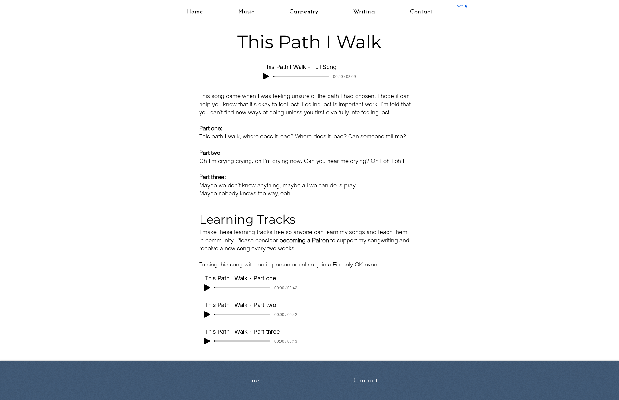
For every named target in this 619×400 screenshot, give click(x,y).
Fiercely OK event (356, 264)
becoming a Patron (304, 240)
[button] (462, 6)
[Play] (266, 76)
